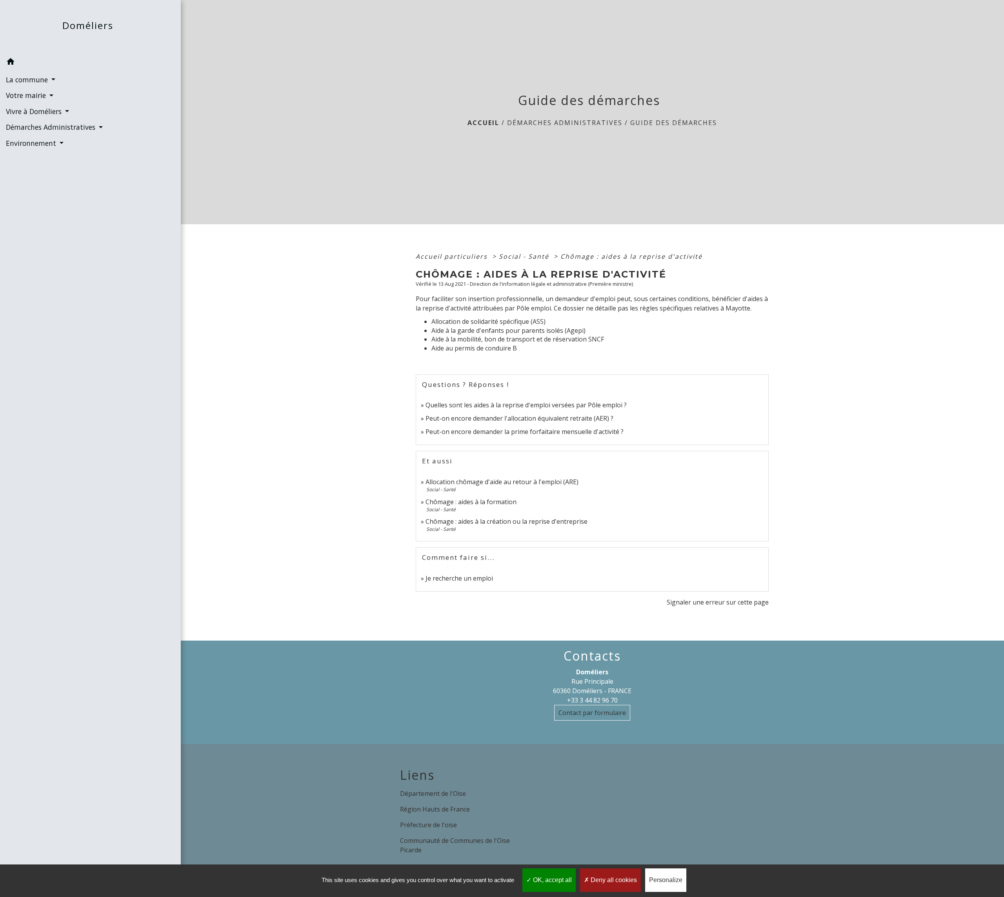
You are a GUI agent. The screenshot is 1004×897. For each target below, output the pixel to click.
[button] (90, 62)
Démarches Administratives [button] (51, 127)
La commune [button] (28, 79)
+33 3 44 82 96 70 (592, 700)
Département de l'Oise (433, 793)
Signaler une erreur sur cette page (718, 602)
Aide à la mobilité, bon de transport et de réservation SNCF (517, 339)
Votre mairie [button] (27, 95)
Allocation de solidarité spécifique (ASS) (488, 321)
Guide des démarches (673, 122)
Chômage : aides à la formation (471, 502)
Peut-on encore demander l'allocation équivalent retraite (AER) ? (519, 418)
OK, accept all (551, 880)
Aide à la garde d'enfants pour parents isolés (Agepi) (508, 330)
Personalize (665, 880)
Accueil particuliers (453, 256)
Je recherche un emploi (459, 578)
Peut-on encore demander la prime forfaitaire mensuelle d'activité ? (525, 431)
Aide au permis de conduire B (474, 348)
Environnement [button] (32, 143)
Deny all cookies (613, 880)
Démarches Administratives (564, 122)
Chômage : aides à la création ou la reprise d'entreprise (506, 521)
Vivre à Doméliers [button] (35, 111)
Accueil (483, 122)
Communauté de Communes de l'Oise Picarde (455, 845)
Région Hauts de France (435, 809)
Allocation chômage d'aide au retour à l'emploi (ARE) (502, 482)
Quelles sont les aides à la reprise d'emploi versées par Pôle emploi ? (526, 405)
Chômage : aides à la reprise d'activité (631, 256)
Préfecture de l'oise (428, 825)
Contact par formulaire (592, 712)
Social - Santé (525, 256)
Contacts (592, 655)
